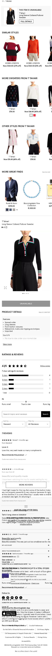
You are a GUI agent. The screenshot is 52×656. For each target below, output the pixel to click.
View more (7, 344)
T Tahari (22, 13)
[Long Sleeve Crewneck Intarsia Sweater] (33, 94)
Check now (35, 583)
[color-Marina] (10, 209)
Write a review (45, 366)
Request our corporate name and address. (26, 647)
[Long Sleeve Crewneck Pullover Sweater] (12, 94)
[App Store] (9, 613)
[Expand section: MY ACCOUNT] (26, 545)
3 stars (5, 384)
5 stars (5, 375)
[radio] (31, 115)
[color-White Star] (31, 115)
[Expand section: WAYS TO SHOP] (26, 556)
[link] (12, 64)
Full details (26, 21)
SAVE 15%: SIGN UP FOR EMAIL (26, 510)
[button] (26, 264)
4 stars (4, 380)
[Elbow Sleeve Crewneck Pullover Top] (33, 142)
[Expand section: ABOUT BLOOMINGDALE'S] (26, 551)
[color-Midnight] (7, 209)
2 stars (5, 389)
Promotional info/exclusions (20, 583)
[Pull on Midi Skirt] (12, 142)
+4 (17, 210)
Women (9, 1)
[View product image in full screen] (5, 287)
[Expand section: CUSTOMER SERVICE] (26, 539)
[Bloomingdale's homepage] (3, 1)
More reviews (26, 485)
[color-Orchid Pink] (34, 115)
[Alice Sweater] (12, 48)
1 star (5, 393)
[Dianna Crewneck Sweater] (33, 48)
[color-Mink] (14, 209)
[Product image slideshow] (26, 264)
